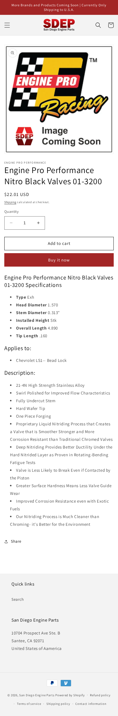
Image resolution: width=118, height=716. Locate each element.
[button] (7, 25)
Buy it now (59, 260)
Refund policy (100, 695)
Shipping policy (58, 704)
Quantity (11, 211)
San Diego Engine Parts (36, 695)
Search (17, 599)
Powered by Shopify (70, 695)
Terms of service (29, 704)
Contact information (90, 704)
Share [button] (16, 541)
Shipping (10, 202)
